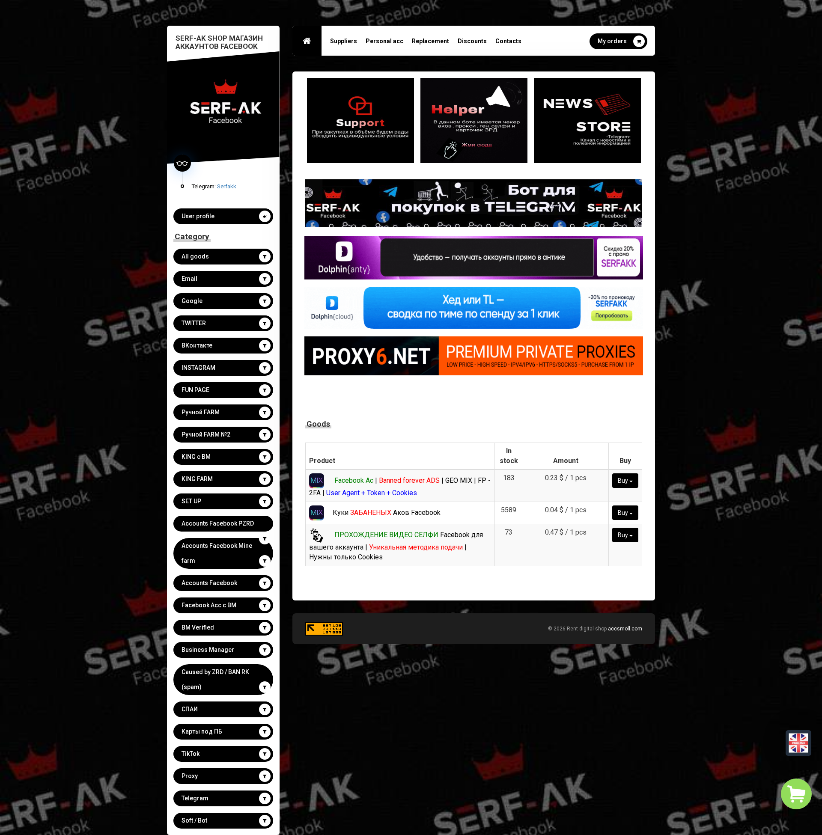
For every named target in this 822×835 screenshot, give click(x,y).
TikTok (191, 753)
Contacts (508, 41)
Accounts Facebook (209, 582)
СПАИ (190, 709)
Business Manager (208, 649)
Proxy (190, 776)
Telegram (195, 798)
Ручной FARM (201, 412)
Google (192, 300)
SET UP (191, 501)
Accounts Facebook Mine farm (217, 553)
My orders (612, 41)
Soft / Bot (194, 820)
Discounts (472, 41)
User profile (198, 216)
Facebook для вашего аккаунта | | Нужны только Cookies (396, 546)
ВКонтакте (197, 345)
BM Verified (198, 627)
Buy (623, 480)
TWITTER (194, 323)
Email (189, 278)
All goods (195, 256)
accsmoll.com (625, 629)
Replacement (430, 41)
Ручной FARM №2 (206, 434)
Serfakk (226, 186)
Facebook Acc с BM (209, 605)
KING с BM (196, 456)
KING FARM (197, 478)
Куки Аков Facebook (387, 512)
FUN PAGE (195, 389)
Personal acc (384, 41)
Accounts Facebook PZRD (218, 523)
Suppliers (343, 41)
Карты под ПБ (202, 731)
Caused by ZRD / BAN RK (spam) (215, 679)
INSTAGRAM (198, 367)
